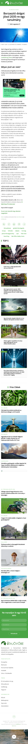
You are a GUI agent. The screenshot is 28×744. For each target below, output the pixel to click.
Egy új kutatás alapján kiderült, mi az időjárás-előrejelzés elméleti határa (14, 319)
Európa (4, 231)
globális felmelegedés (18, 228)
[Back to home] (14, 3)
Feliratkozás (14, 633)
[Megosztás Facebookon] (9, 224)
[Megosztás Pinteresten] (19, 224)
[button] (2, 3)
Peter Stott (23, 233)
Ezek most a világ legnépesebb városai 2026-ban (12, 267)
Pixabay (3, 219)
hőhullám (10, 231)
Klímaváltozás (14, 9)
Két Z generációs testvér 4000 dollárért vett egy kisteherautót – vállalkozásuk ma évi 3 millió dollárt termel (13, 291)
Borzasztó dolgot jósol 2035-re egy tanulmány (14, 16)
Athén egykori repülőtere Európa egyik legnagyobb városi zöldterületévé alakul (13, 342)
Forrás (2, 216)
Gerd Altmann (19, 216)
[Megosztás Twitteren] (3, 224)
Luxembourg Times (6, 57)
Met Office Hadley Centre (17, 236)
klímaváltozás (7, 228)
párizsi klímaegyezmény (8, 233)
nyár (17, 233)
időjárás (17, 231)
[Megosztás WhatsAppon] (14, 224)
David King (6, 236)
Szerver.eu (14, 725)
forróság (24, 231)
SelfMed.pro (18, 724)
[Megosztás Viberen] (24, 224)
